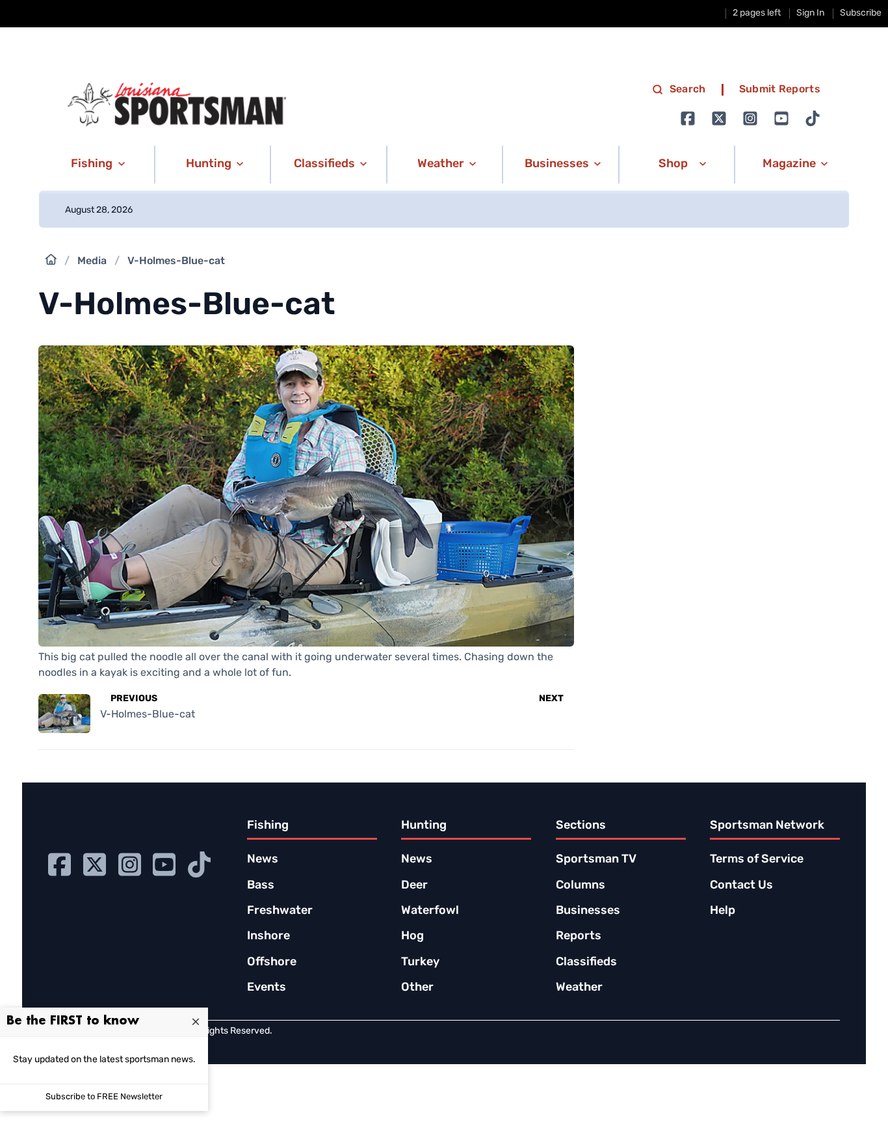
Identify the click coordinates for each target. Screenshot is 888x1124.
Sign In (810, 13)
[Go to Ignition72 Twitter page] (719, 118)
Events (266, 988)
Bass (260, 886)
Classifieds (586, 963)
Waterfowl (430, 911)
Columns (580, 886)
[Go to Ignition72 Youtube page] (781, 118)
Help (722, 911)
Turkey (420, 963)
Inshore (268, 937)
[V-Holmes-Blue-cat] (305, 639)
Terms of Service (756, 860)
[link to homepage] (177, 104)
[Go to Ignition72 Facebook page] (688, 118)
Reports (578, 937)
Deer (414, 886)
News (262, 860)
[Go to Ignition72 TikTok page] (812, 118)
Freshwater (280, 911)
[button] (96, 164)
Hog (412, 937)
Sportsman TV (596, 860)
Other (417, 988)
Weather (579, 988)
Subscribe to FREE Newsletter (104, 1097)
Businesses (588, 911)
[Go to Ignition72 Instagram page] (750, 118)
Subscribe (860, 13)
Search (688, 90)
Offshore (271, 963)
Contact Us (741, 886)
